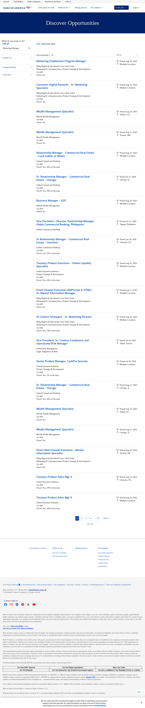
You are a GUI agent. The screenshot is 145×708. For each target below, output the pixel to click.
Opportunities (102, 566)
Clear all (5, 44)
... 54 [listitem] (96, 518)
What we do (63, 7)
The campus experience (105, 553)
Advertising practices (97, 585)
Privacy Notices (100, 706)
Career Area (6, 75)
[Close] (141, 702)
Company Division (9, 67)
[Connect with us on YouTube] (34, 604)
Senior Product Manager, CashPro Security (62, 361)
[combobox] (129, 55)
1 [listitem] (77, 518)
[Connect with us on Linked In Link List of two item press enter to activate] (17, 604)
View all (90, 524)
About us (68, 1)
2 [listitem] (81, 518)
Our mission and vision (59, 556)
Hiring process (81, 7)
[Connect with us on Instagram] (11, 604)
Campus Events (103, 563)
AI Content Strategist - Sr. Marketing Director (64, 317)
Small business (18, 1)
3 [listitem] (86, 518)
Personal (6, 1)
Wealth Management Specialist (55, 111)
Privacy (77, 585)
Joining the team (103, 559)
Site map (70, 585)
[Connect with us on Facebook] (5, 604)
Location (5, 58)
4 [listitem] (90, 518)
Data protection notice (44, 585)
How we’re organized (59, 553)
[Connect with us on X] (28, 604)
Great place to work (46, 7)
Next (105, 518)
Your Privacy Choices (10, 584)
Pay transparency (59, 585)
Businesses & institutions (53, 1)
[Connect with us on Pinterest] (22, 604)
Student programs (104, 556)
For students (96, 7)
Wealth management (34, 1)
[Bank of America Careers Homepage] (17, 8)
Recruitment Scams (29, 585)
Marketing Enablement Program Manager (61, 61)
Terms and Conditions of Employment (118, 585)
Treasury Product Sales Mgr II (54, 477)
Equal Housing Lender (37, 590)
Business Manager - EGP (51, 200)
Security (85, 585)
